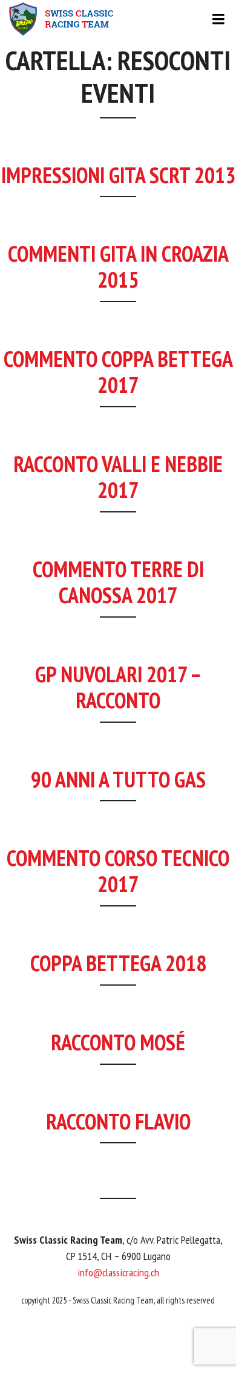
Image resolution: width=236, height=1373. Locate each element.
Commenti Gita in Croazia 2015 (118, 266)
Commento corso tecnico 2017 (118, 871)
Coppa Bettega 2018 (118, 963)
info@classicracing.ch (118, 1272)
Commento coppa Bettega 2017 (118, 371)
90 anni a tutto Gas (118, 779)
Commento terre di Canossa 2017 (118, 582)
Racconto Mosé (118, 1042)
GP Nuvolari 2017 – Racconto (118, 687)
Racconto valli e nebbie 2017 (118, 477)
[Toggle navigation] (118, 19)
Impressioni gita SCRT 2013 (118, 175)
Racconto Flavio (118, 1121)
